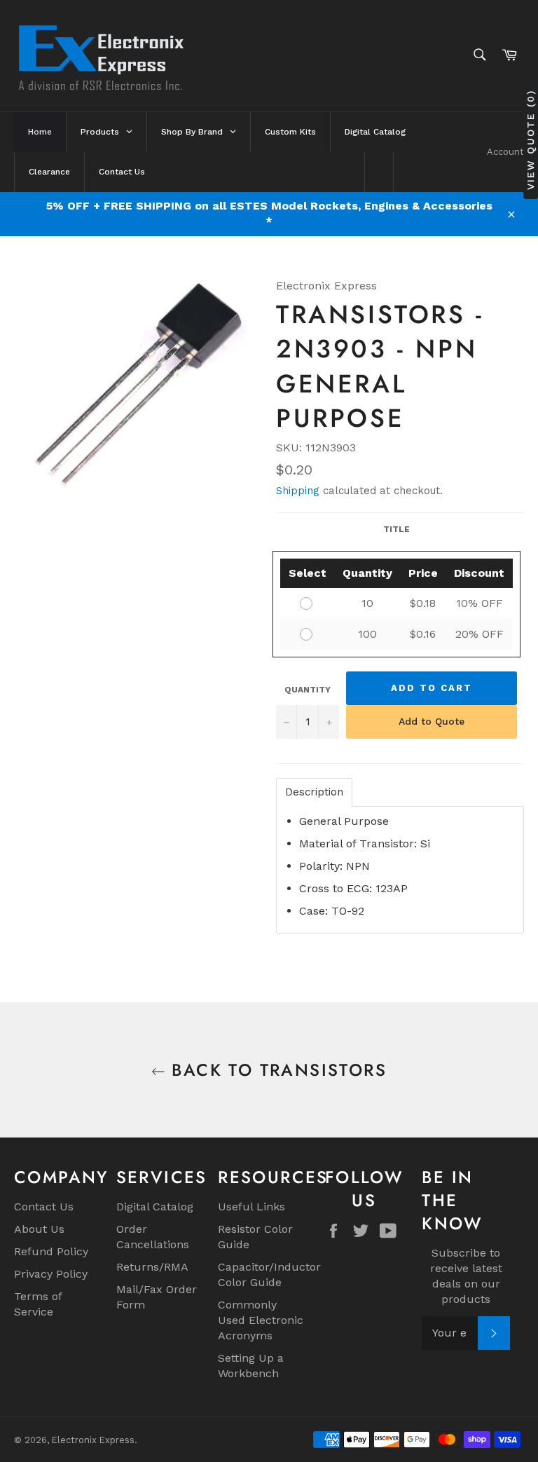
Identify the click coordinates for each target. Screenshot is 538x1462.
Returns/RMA (152, 1266)
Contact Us (44, 1206)
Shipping (297, 490)
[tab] (314, 792)
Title (396, 529)
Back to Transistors (276, 1069)
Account (505, 151)
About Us (39, 1229)
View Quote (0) (530, 140)
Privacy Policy (51, 1273)
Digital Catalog (154, 1206)
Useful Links (251, 1206)
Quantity (307, 690)
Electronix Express (93, 1440)
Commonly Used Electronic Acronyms (260, 1320)
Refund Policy (51, 1251)
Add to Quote (431, 721)
